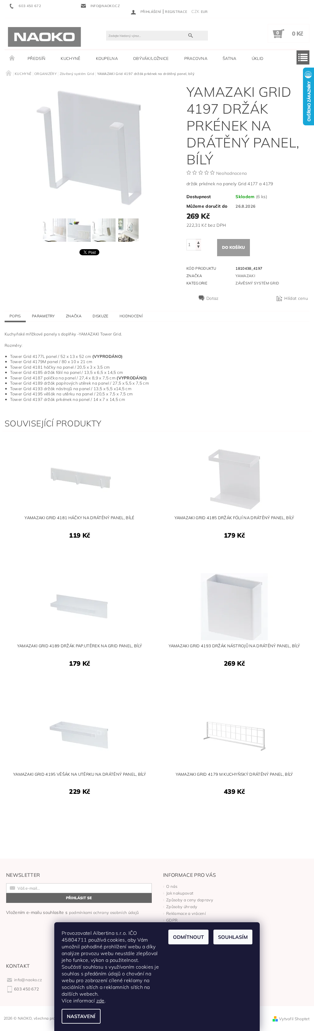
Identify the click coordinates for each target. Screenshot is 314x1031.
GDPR (172, 920)
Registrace (176, 12)
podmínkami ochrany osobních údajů (104, 912)
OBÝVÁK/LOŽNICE (151, 58)
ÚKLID (258, 58)
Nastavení (81, 1016)
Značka (74, 316)
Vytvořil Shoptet (294, 1018)
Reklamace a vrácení (186, 913)
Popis (15, 316)
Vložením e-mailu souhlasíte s (72, 912)
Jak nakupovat (179, 893)
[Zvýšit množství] (198, 242)
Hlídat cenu (296, 298)
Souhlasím (233, 937)
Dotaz (212, 298)
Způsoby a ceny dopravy (189, 899)
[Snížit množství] (198, 247)
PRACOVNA (196, 58)
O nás (172, 886)
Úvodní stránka (12, 58)
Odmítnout (188, 937)
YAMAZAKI (245, 275)
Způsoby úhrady (181, 906)
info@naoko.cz (28, 979)
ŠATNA (229, 58)
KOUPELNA (107, 58)
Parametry (43, 316)
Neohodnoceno (231, 173)
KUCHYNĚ (70, 58)
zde (100, 1001)
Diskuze (100, 316)
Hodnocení (131, 316)
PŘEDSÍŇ (36, 58)
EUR (204, 12)
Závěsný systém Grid (257, 283)
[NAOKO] (44, 36)
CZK (195, 11)
